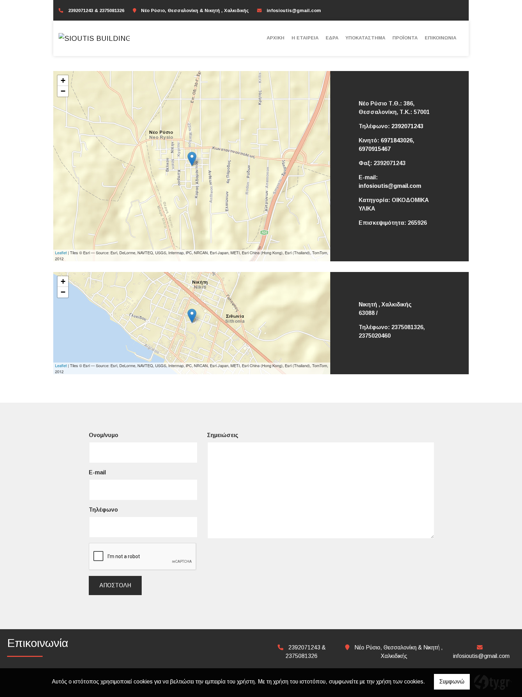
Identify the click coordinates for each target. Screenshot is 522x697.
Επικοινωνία (440, 37)
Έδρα (332, 37)
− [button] (63, 91)
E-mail (97, 472)
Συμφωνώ (451, 682)
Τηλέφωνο (103, 510)
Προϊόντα (405, 37)
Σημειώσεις (222, 435)
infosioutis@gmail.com (294, 10)
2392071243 (407, 126)
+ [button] (63, 80)
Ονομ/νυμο (103, 435)
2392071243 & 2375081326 (96, 10)
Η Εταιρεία (305, 37)
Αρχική (275, 37)
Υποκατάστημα (365, 37)
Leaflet (61, 252)
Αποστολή (115, 585)
